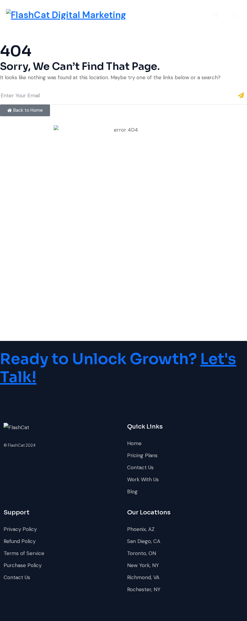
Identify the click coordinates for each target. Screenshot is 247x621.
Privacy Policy (20, 529)
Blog (132, 491)
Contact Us (140, 467)
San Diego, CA (143, 541)
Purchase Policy (23, 565)
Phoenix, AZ (141, 529)
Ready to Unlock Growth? (118, 368)
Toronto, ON (141, 553)
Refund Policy (20, 541)
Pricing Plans (142, 455)
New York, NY (143, 565)
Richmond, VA (143, 577)
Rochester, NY (143, 589)
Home (134, 443)
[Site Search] (216, 15)
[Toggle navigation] (234, 15)
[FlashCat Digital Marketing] (66, 14)
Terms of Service (24, 553)
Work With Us (143, 479)
